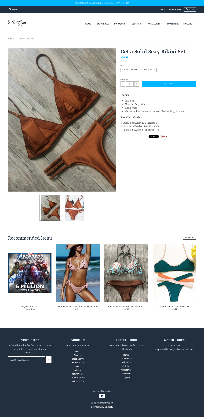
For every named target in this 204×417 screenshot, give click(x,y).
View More (189, 237)
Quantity (124, 80)
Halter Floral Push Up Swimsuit (126, 306)
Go (49, 360)
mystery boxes (29, 306)
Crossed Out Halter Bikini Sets (174, 306)
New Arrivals (103, 24)
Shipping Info (78, 359)
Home (88, 24)
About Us (78, 355)
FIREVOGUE (106, 403)
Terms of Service (78, 378)
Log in (162, 9)
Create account (175, 9)
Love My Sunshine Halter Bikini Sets (78, 306)
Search (78, 351)
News (77, 366)
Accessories (154, 24)
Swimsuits (119, 24)
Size (121, 66)
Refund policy (78, 381)
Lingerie (187, 24)
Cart (191, 10)
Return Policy (78, 362)
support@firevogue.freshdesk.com (174, 348)
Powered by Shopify (102, 406)
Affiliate (77, 370)
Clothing (137, 24)
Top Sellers (173, 24)
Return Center (78, 374)
